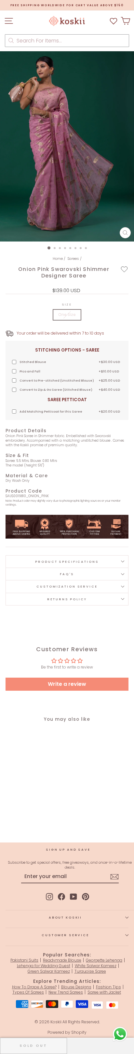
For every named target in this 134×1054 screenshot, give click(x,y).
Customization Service (66, 586)
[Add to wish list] (113, 21)
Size (67, 304)
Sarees (73, 258)
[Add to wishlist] (124, 269)
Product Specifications (67, 561)
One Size (67, 314)
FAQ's (67, 574)
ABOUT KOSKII (65, 917)
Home (58, 258)
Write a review (67, 684)
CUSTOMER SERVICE (65, 935)
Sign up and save (68, 849)
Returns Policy (67, 599)
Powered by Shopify (67, 1032)
